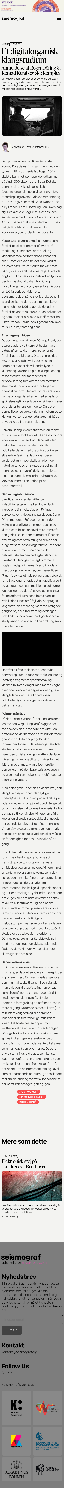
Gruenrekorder (12, 191)
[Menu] (58, 18)
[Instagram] (4, 1373)
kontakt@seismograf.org (19, 1351)
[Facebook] (10, 1373)
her (4, 1309)
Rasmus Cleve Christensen (29, 146)
